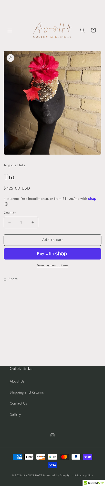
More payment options (52, 265)
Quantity (10, 212)
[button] (9, 30)
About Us (17, 382)
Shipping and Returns (27, 393)
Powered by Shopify (56, 475)
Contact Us (18, 404)
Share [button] (13, 279)
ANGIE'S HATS (33, 475)
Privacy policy (83, 475)
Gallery (15, 415)
